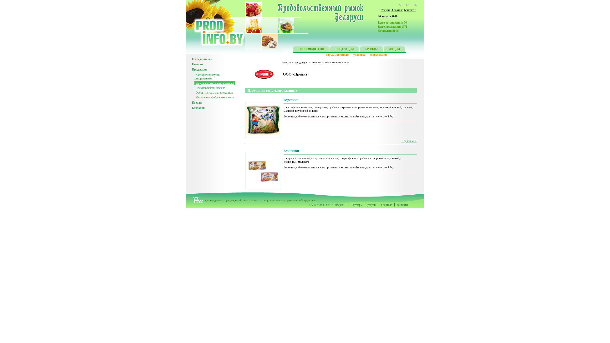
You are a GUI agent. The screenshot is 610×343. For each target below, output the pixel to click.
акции (253, 200)
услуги (371, 205)
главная (286, 62)
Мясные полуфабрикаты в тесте (215, 97)
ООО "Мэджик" (336, 205)
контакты (402, 205)
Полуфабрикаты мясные (210, 88)
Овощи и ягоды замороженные (214, 92)
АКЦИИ (394, 49)
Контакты (410, 10)
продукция (301, 62)
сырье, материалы (337, 54)
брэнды (243, 200)
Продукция (199, 69)
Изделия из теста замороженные (215, 83)
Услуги (385, 10)
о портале (386, 205)
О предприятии (202, 59)
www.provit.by (384, 116)
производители (213, 200)
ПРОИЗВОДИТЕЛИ (311, 49)
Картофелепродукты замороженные (207, 76)
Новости (197, 64)
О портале (397, 10)
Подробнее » (409, 141)
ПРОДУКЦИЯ (345, 49)
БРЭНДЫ (371, 49)
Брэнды (197, 102)
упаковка (359, 54)
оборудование (378, 54)
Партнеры (356, 205)
